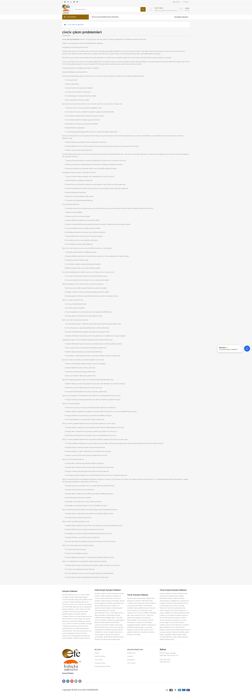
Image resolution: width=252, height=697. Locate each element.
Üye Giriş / (178, 17)
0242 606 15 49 (165, 662)
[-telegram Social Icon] (75, 681)
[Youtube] (77, 2)
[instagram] (67, 2)
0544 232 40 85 (165, 659)
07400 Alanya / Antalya (168, 653)
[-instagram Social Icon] (67, 681)
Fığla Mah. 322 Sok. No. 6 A (169, 655)
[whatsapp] (71, 2)
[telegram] (74, 2)
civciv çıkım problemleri (76, 24)
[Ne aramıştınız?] (143, 9)
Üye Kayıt (185, 17)
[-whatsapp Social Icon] (80, 681)
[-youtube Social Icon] (71, 681)
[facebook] (64, 2)
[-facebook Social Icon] (63, 681)
